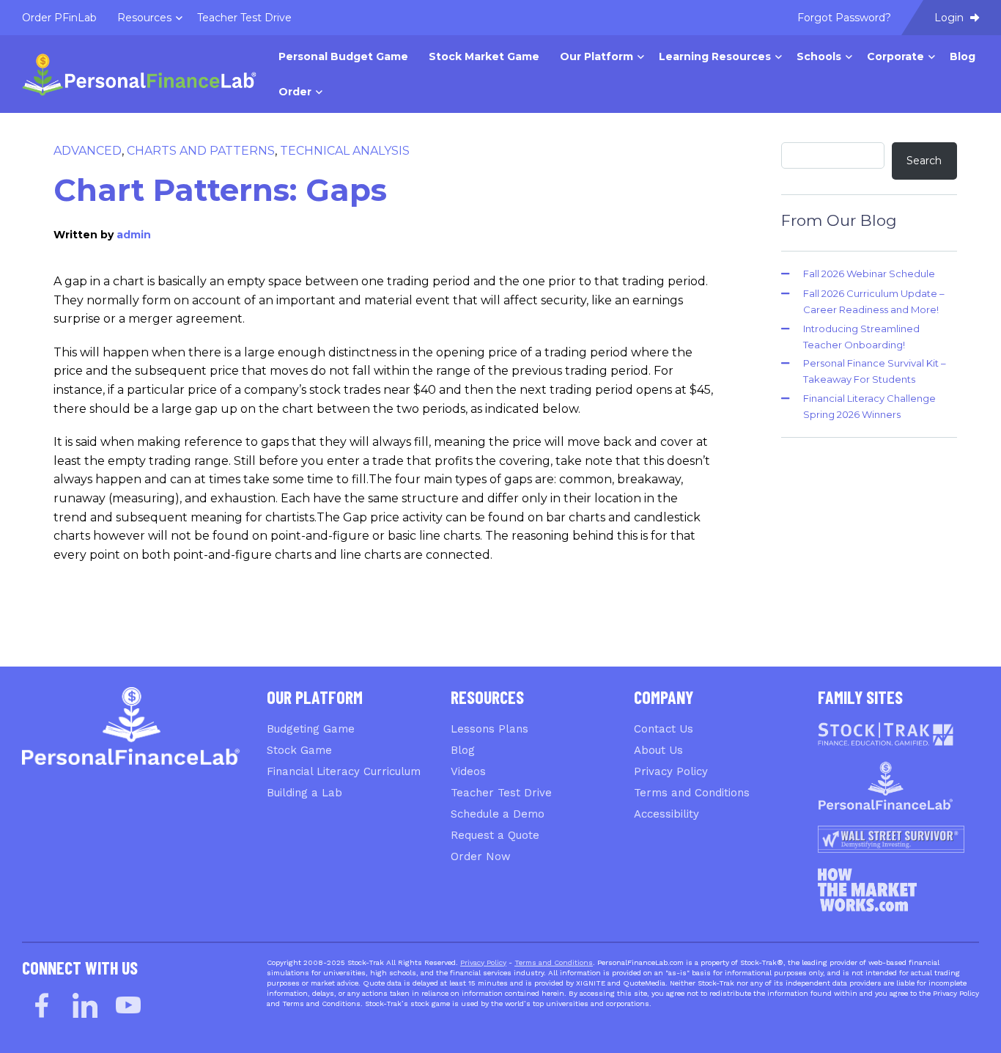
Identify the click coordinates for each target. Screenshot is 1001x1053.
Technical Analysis (345, 151)
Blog (463, 750)
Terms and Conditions (692, 792)
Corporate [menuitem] (895, 56)
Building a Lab (304, 792)
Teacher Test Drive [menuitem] (244, 17)
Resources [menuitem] (144, 17)
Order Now (481, 856)
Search (924, 160)
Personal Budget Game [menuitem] (343, 56)
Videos (468, 771)
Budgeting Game (311, 728)
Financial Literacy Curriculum (344, 771)
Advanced (87, 151)
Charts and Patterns (201, 151)
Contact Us (663, 728)
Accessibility (666, 814)
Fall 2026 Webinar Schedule (869, 273)
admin (134, 234)
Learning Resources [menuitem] (715, 56)
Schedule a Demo (497, 814)
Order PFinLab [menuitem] (59, 17)
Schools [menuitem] (819, 56)
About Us (658, 750)
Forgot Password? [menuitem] (844, 17)
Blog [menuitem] (962, 56)
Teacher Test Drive (501, 792)
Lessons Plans (489, 728)
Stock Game (299, 750)
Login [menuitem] (950, 17)
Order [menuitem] (294, 91)
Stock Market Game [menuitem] (484, 56)
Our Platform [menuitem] (596, 56)
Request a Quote (495, 835)
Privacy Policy (671, 771)
